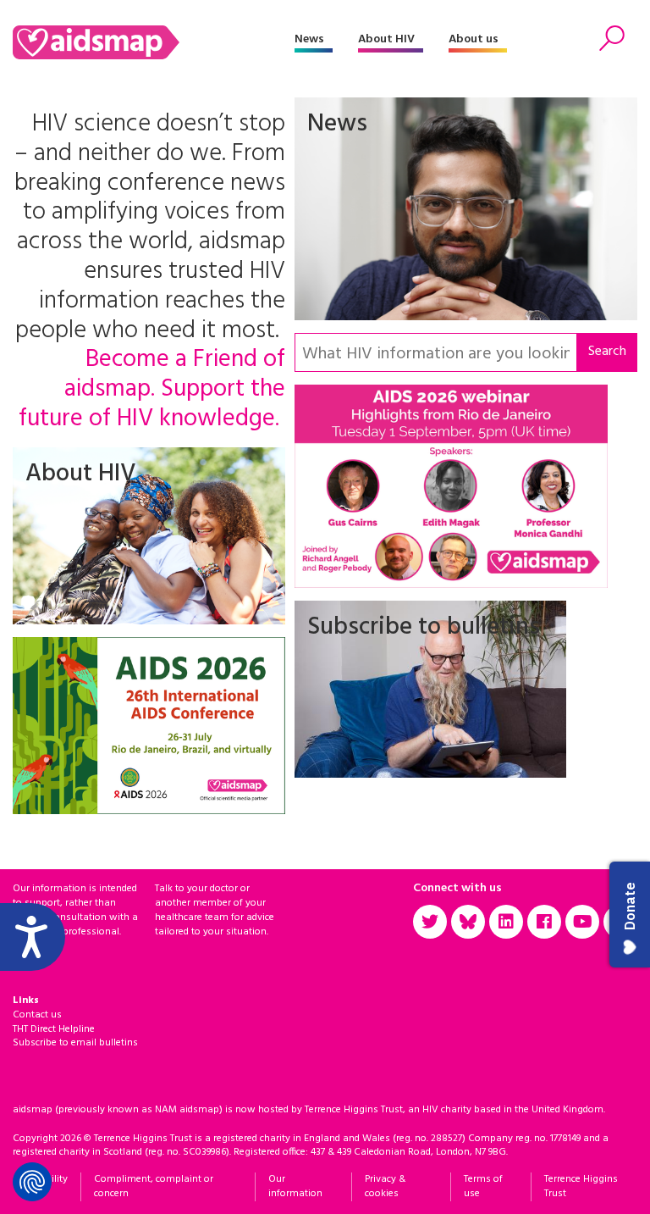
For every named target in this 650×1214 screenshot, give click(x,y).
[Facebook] (544, 922)
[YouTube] (582, 922)
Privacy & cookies (385, 1186)
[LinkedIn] (506, 922)
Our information (295, 1186)
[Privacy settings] (32, 1181)
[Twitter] (430, 922)
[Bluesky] (468, 922)
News (309, 39)
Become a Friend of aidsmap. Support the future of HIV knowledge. (152, 390)
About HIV (386, 39)
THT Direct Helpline (54, 1029)
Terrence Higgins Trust (581, 1186)
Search (607, 352)
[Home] (154, 42)
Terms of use (483, 1186)
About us (474, 39)
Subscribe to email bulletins (75, 1042)
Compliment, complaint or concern (153, 1186)
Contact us (37, 1014)
